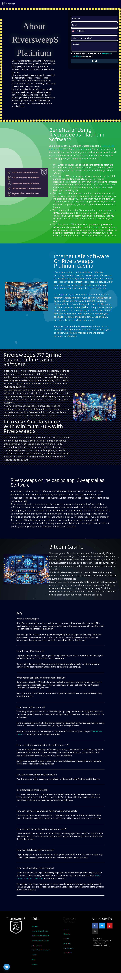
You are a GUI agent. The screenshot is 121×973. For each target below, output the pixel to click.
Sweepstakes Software (40, 940)
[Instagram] (95, 931)
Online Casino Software (40, 936)
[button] (119, 3)
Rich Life (67, 943)
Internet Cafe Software (40, 931)
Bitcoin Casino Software (41, 950)
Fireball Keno (69, 948)
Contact (34, 964)
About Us (35, 926)
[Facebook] (95, 925)
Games (34, 955)
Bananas (67, 934)
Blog (33, 959)
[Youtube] (109, 925)
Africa (66, 929)
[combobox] (74, 31)
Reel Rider (68, 953)
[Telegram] (6, 967)
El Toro (66, 939)
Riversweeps (36, 945)
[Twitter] (102, 925)
